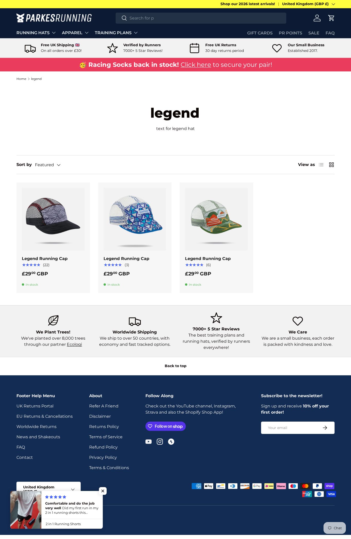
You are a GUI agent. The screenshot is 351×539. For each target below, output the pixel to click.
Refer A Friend (103, 406)
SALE (313, 33)
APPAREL (72, 32)
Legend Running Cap (45, 258)
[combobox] (201, 18)
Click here (196, 64)
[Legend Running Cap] (53, 219)
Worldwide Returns (36, 426)
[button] (331, 18)
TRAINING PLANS (113, 32)
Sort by (24, 164)
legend (36, 79)
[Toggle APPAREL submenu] (87, 33)
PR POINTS (290, 33)
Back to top (176, 366)
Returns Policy (104, 426)
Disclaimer (100, 416)
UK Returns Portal (34, 406)
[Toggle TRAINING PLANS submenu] (136, 33)
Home (21, 79)
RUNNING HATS (33, 32)
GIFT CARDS (260, 33)
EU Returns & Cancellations (44, 416)
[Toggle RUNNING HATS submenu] (54, 33)
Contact (24, 457)
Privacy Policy (103, 457)
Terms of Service (106, 436)
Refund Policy (103, 447)
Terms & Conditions (109, 467)
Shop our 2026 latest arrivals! (247, 4)
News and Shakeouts (38, 436)
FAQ (330, 33)
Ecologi (74, 344)
